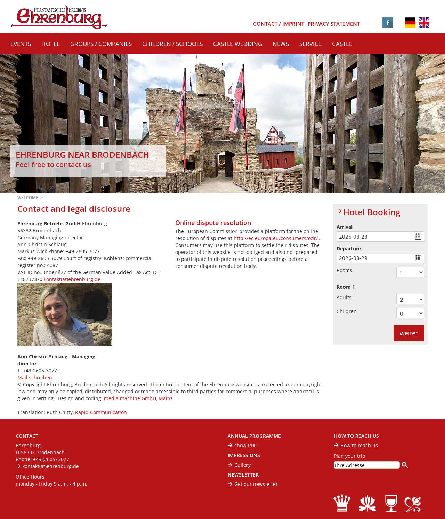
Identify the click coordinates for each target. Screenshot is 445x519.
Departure (349, 248)
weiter (409, 333)
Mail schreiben (34, 377)
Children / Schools (172, 44)
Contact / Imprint (278, 24)
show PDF (245, 445)
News (281, 44)
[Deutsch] (410, 22)
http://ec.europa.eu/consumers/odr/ (276, 238)
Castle (342, 44)
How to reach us (359, 445)
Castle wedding (237, 44)
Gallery (242, 465)
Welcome (27, 198)
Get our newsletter (256, 484)
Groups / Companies (101, 44)
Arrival (345, 227)
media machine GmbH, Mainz (138, 398)
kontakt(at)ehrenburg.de (72, 279)
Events (20, 44)
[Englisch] (424, 23)
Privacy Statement (334, 24)
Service (310, 44)
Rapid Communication (101, 412)
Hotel (50, 44)
